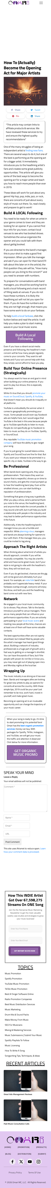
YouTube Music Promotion (17, 983)
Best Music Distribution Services (20, 1004)
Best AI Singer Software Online (19, 994)
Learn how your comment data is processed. (25, 850)
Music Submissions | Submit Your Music (23, 1035)
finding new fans (34, 150)
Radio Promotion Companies (18, 999)
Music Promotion (13, 973)
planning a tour (27, 531)
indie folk (29, 580)
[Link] (12, 1162)
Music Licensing (12, 1045)
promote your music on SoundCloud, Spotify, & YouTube (24, 394)
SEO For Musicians (13, 1025)
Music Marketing (12, 1009)
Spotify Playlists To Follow (17, 1040)
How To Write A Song (15, 1050)
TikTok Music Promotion (16, 989)
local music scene (31, 620)
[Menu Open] (37, 3)
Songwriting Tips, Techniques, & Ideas (22, 1055)
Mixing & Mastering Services (18, 1030)
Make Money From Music (17, 1019)
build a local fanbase (22, 316)
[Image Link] (19, 2)
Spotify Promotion (13, 978)
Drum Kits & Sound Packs (17, 1014)
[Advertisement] (25, 32)
